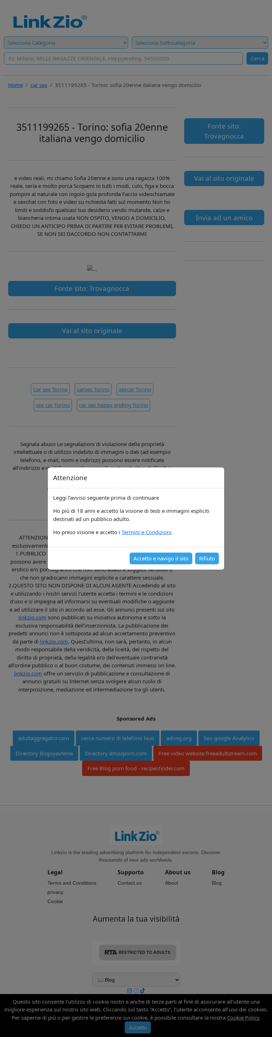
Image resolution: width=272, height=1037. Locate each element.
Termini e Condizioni (146, 532)
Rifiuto (207, 558)
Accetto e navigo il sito (161, 558)
